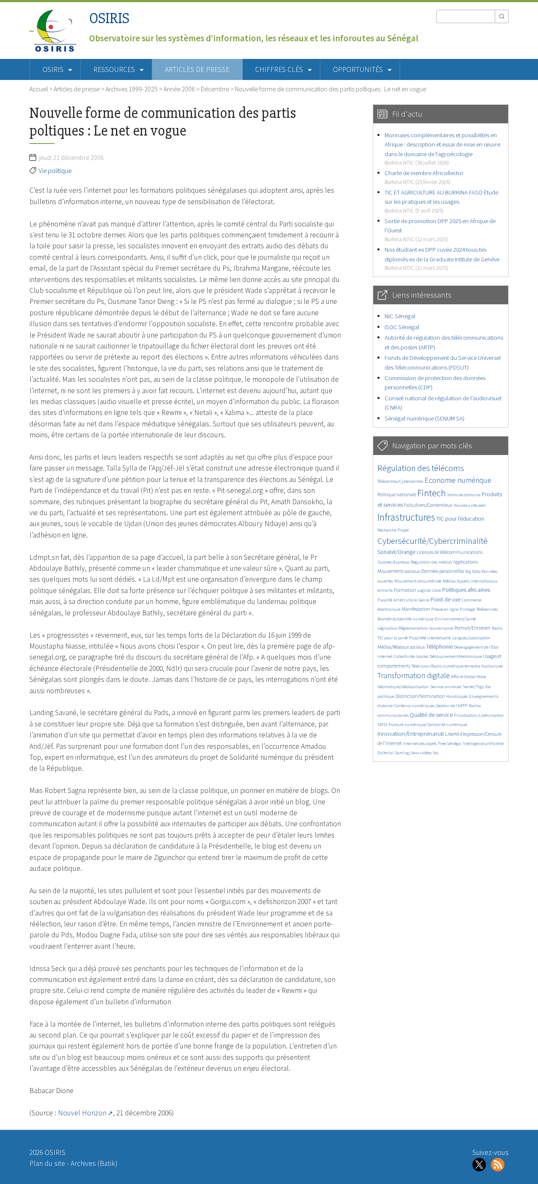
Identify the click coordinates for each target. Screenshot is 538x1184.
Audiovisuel (492, 666)
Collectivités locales (410, 656)
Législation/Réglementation (402, 628)
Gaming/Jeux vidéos (413, 753)
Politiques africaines (466, 589)
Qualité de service (431, 714)
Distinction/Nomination (420, 696)
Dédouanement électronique (456, 656)
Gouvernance (441, 628)
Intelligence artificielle (483, 743)
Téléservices (487, 609)
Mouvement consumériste (417, 581)
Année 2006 (179, 89)
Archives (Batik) (94, 1163)
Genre (423, 600)
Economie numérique (458, 480)
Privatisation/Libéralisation (479, 715)
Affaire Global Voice (468, 676)
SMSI (382, 724)
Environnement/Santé (455, 619)
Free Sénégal (450, 743)
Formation (405, 590)
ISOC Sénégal (402, 327)
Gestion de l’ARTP (451, 705)
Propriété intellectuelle (430, 638)
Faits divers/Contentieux (428, 505)
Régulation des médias (431, 562)
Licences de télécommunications (450, 552)
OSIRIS (109, 18)
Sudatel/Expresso (393, 562)
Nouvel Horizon (82, 1112)
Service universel (446, 686)
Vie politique (55, 170)
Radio (497, 628)
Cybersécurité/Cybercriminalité (432, 540)
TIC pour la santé (392, 638)
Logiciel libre (429, 590)
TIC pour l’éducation (460, 518)
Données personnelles (442, 571)
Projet (403, 530)
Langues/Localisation (471, 638)
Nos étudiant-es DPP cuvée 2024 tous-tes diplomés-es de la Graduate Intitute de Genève (442, 258)
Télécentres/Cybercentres (400, 481)
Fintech (431, 493)
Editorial (385, 753)
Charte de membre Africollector (424, 177)
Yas (435, 753)
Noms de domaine (463, 495)
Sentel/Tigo (473, 686)
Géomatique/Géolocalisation (403, 686)
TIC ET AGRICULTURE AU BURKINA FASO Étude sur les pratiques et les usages (441, 201)
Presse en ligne (445, 609)
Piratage (467, 609)
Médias (449, 581)
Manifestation (416, 609)
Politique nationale (396, 494)
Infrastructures (406, 517)
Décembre (215, 89)
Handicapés (457, 696)
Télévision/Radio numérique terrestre (445, 666)
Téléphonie (439, 646)
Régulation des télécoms (420, 468)
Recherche (386, 530)
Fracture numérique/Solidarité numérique (427, 724)
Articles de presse (197, 69)
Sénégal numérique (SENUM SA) (424, 418)
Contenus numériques (414, 705)
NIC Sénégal (400, 316)
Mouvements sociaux (398, 571)
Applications (465, 562)
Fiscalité (384, 600)
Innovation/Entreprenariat (410, 733)
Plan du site (47, 1163)
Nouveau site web (469, 505)
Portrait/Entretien (472, 628)
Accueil (38, 89)
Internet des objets (420, 743)
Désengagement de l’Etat (476, 647)
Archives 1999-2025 (131, 89)
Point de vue (445, 599)
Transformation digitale (413, 675)
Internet (384, 656)
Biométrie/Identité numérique (405, 619)
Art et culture (405, 600)
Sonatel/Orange (396, 552)
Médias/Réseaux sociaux (401, 647)
